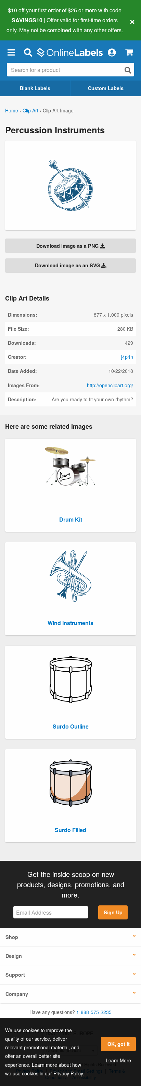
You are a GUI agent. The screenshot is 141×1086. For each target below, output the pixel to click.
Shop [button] (11, 937)
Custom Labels (106, 88)
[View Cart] (129, 52)
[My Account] (111, 52)
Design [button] (13, 955)
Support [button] (15, 974)
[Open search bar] (28, 52)
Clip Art (30, 110)
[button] (11, 52)
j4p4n (127, 356)
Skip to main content (25, 24)
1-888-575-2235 (94, 1012)
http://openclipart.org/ (110, 385)
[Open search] (128, 70)
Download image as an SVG (68, 265)
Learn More (118, 1060)
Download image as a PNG (68, 245)
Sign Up (113, 912)
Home (11, 110)
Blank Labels (35, 88)
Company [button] (16, 993)
